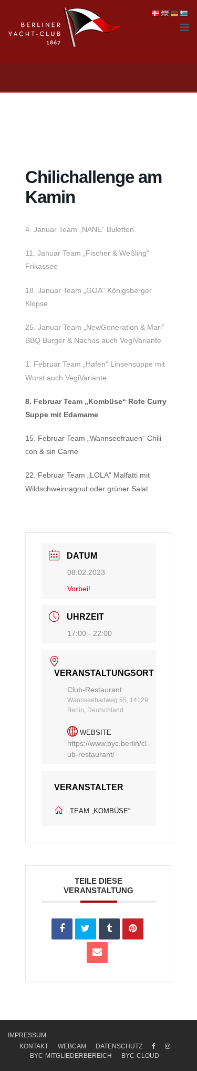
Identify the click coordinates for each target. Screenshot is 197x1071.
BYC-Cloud (140, 1055)
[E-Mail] (97, 952)
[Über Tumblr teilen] (109, 928)
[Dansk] (156, 13)
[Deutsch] (175, 13)
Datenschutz (119, 1046)
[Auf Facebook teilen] (61, 928)
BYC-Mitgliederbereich (71, 1055)
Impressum (27, 1035)
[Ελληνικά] (184, 13)
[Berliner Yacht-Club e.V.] (65, 27)
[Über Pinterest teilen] (132, 928)
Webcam (72, 1046)
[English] (165, 13)
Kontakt (33, 1046)
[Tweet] (85, 928)
